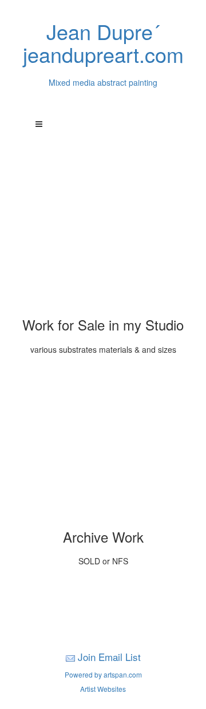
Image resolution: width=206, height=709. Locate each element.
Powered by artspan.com (103, 674)
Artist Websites (103, 689)
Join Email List (109, 657)
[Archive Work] (103, 446)
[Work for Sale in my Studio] (103, 234)
